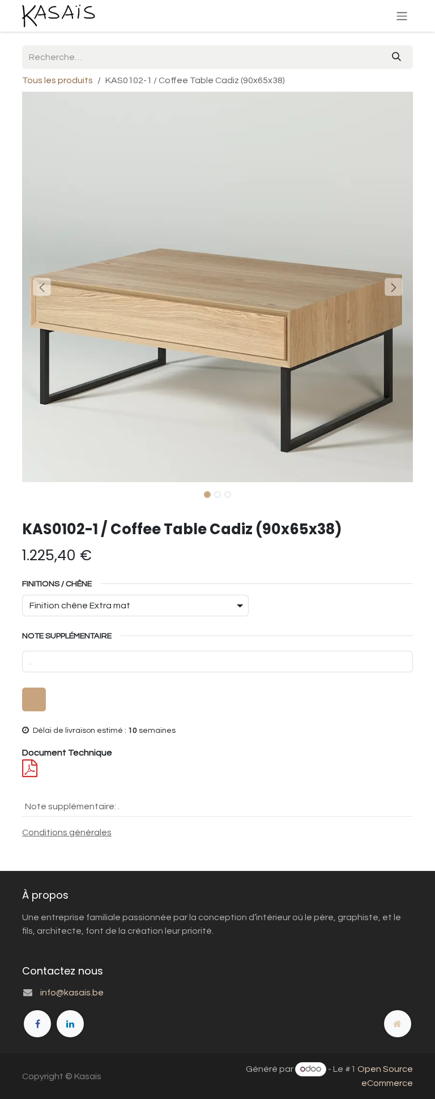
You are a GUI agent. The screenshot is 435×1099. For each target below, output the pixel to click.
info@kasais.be (72, 992)
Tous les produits (57, 80)
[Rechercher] (396, 57)
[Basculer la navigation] (402, 16)
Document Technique (67, 752)
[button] (41, 287)
